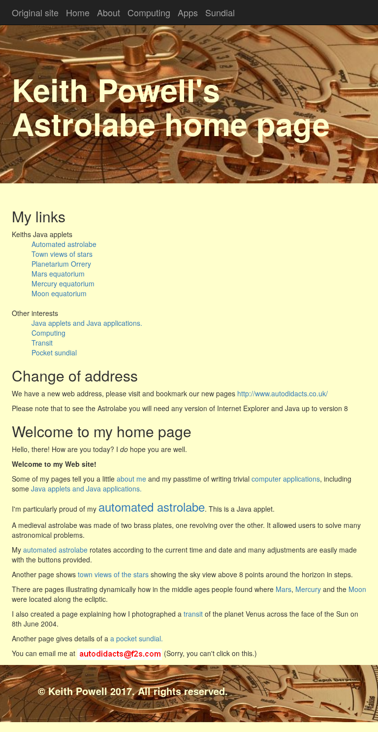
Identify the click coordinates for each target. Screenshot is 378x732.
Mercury (308, 589)
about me (132, 479)
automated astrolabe (55, 550)
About (108, 12)
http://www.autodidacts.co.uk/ (281, 393)
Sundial (220, 12)
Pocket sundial (54, 352)
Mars (283, 589)
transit (193, 614)
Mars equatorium (58, 274)
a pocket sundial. (136, 638)
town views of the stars (113, 574)
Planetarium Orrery (61, 264)
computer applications (286, 479)
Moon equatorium (59, 293)
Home (78, 12)
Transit (42, 343)
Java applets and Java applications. (87, 323)
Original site (35, 12)
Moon (357, 589)
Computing (148, 12)
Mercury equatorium (63, 283)
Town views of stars (62, 254)
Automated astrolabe (64, 244)
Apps (188, 12)
